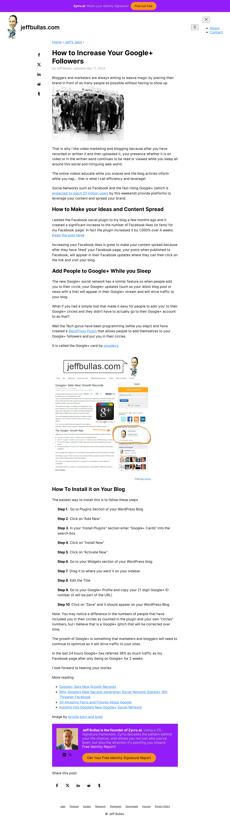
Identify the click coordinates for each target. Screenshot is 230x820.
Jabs (62, 806)
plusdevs (111, 346)
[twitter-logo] (39, 66)
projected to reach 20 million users (80, 193)
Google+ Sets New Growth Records (87, 687)
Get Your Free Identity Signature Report (119, 758)
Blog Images (145, 479)
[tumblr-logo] (39, 95)
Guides (87, 806)
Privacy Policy (162, 806)
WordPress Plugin (82, 331)
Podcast (74, 806)
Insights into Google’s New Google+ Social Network (100, 707)
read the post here (68, 235)
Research (100, 806)
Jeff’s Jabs (73, 42)
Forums (146, 806)
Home (57, 42)
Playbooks (115, 806)
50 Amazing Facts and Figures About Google (95, 702)
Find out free (143, 6)
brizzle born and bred (85, 717)
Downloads (132, 806)
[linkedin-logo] (39, 75)
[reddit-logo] (39, 85)
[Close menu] (206, 20)
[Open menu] (194, 27)
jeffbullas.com (40, 27)
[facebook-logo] (39, 56)
